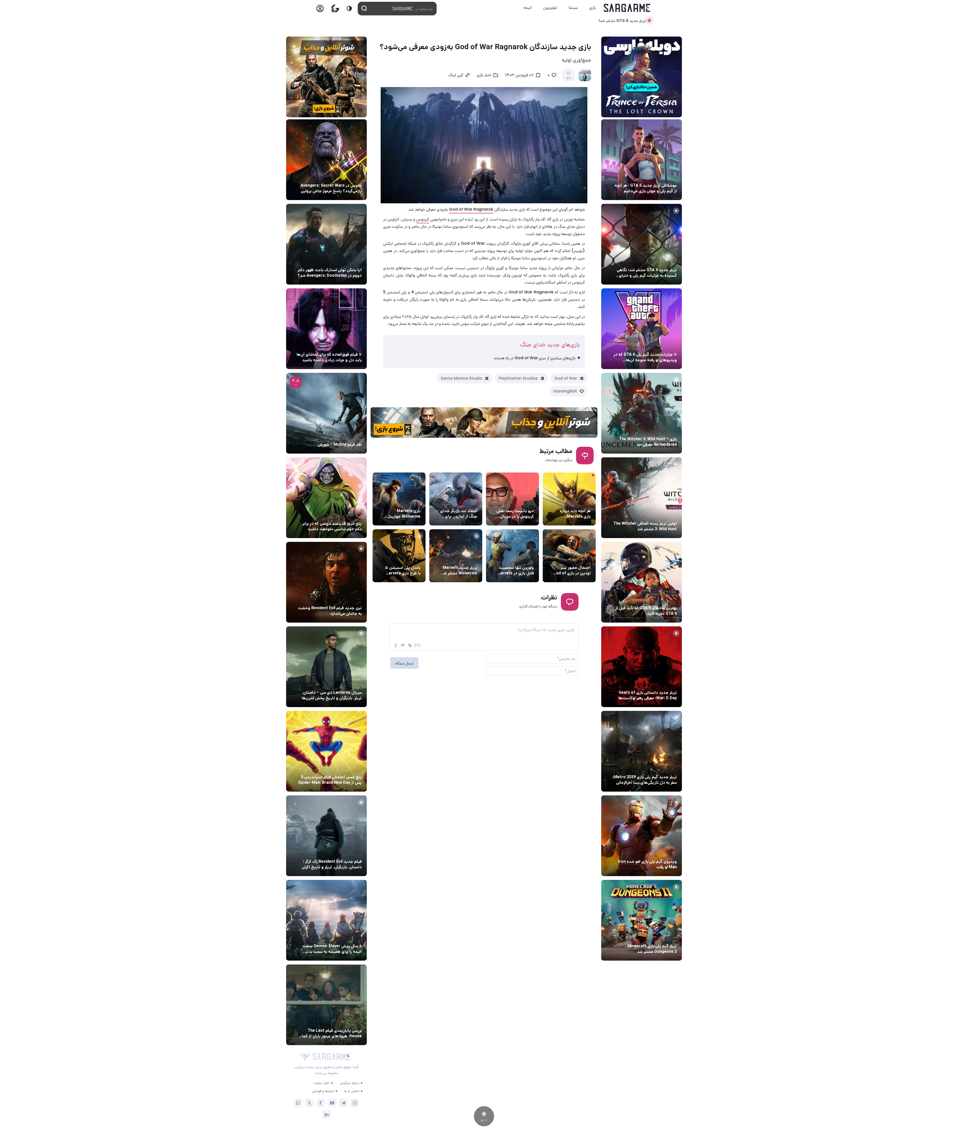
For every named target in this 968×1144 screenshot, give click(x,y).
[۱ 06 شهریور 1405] (641, 159)
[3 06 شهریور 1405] (641, 244)
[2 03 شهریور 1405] (326, 413)
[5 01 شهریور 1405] (326, 835)
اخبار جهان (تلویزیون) (516, 501)
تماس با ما (351, 1090)
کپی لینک (455, 75)
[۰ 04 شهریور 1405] (641, 413)
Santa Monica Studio (461, 378)
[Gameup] (335, 8)
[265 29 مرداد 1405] (326, 920)
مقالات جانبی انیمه (346, 936)
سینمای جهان (350, 176)
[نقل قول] (402, 645)
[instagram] (354, 1103)
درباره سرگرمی (349, 1082)
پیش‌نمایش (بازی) (575, 501)
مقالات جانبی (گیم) (660, 176)
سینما (573, 7)
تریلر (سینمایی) (348, 598)
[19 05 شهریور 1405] (326, 244)
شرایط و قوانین (323, 1090)
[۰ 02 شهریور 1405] (326, 1004)
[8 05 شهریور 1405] (326, 159)
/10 (568, 78)
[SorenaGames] (305, 1056)
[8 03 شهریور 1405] (641, 328)
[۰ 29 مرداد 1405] (641, 920)
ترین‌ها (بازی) (665, 598)
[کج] (395, 645)
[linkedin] (326, 1114)
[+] (417, 645)
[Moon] (349, 8)
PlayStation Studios (518, 378)
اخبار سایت (322, 1082)
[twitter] (309, 1103)
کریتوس (422, 219)
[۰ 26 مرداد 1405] (326, 666)
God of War (565, 378)
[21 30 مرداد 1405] (326, 751)
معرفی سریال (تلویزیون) (342, 683)
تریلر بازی (668, 260)
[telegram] (343, 1103)
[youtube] (332, 1103)
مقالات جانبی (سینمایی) (342, 345)
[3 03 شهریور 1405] (326, 582)
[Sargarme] (627, 8)
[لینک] (409, 645)
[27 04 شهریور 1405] (326, 497)
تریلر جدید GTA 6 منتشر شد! (622, 20)
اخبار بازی (484, 75)
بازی (592, 7)
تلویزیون (550, 7)
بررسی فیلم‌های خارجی (344, 435)
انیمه (528, 7)
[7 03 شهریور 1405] (641, 835)
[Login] (320, 10)
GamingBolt (565, 391)
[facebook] (320, 1103)
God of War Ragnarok (471, 209)
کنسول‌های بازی (407, 558)
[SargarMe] (331, 1056)
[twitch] (298, 1103)
